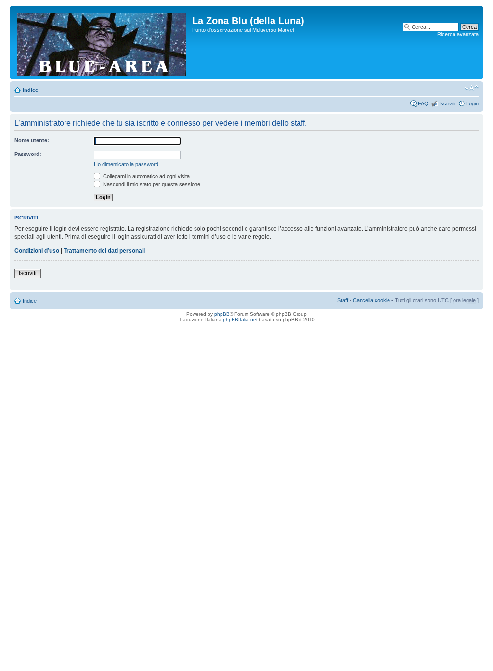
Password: (27, 154)
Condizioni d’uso (36, 250)
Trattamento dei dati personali (104, 250)
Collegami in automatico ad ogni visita (146, 176)
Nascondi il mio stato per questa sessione (151, 184)
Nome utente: (31, 140)
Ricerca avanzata (458, 34)
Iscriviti (447, 103)
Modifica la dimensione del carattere (472, 88)
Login (472, 103)
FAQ (423, 103)
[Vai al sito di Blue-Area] (102, 42)
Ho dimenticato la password (126, 164)
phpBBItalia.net (240, 319)
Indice (30, 90)
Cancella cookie (371, 300)
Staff (342, 300)
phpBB (222, 314)
